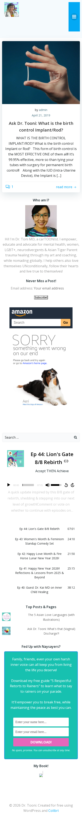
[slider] (28, 485)
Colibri (53, 810)
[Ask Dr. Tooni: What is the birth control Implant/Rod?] (41, 72)
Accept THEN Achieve (52, 471)
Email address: (22, 288)
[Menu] (74, 16)
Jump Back (66, 485)
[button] (41, 528)
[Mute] (47, 485)
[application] (41, 485)
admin (43, 110)
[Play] (9, 485)
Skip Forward (73, 485)
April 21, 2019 (41, 115)
